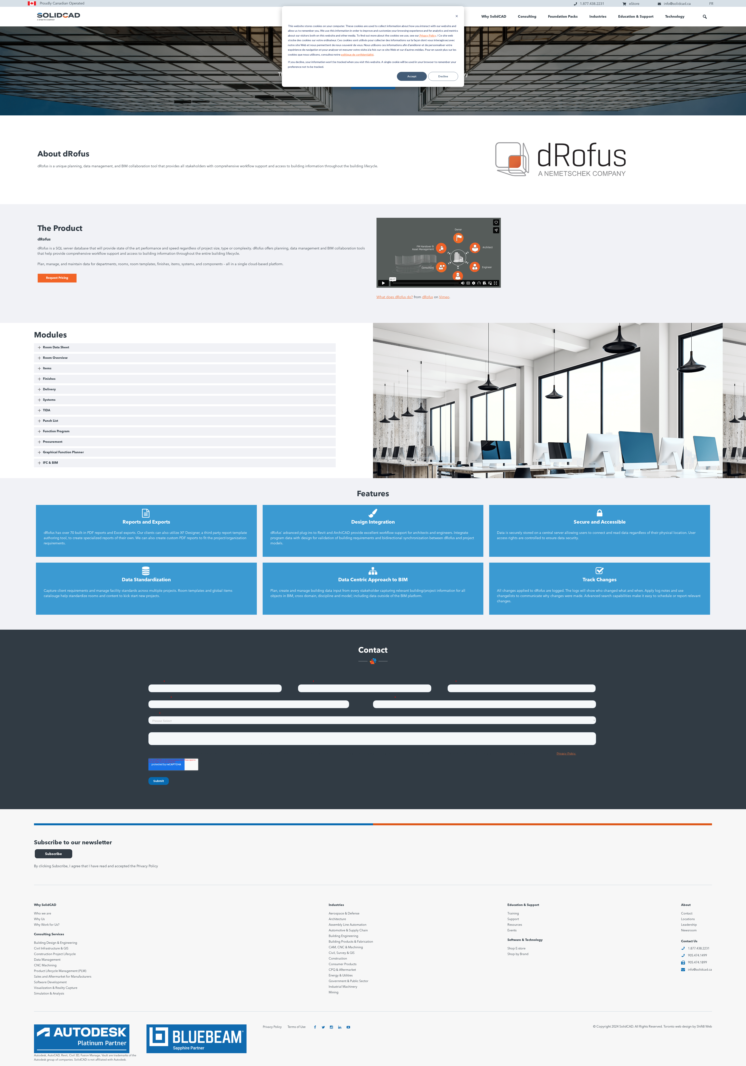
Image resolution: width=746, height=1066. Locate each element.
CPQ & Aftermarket (342, 970)
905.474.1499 (697, 955)
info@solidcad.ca (700, 969)
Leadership (689, 925)
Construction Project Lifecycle (55, 954)
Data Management (47, 959)
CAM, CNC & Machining (346, 947)
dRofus (427, 297)
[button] (705, 17)
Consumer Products (342, 964)
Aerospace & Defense (344, 913)
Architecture (337, 919)
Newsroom (689, 930)
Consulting (527, 16)
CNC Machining (45, 965)
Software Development (50, 982)
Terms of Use (297, 1027)
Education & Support (636, 16)
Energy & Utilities (341, 975)
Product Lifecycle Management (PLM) (60, 971)
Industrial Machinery (343, 986)
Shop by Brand (517, 954)
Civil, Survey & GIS (342, 953)
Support (513, 919)
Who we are (42, 913)
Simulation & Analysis (49, 993)
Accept (412, 76)
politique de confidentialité (357, 54)
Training (513, 913)
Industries (598, 16)
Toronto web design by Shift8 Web (687, 1026)
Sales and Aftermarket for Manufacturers (62, 976)
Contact (686, 913)
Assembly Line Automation (347, 925)
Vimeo (444, 297)
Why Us (39, 919)
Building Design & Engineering (55, 943)
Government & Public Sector (348, 981)
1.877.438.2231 (698, 948)
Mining (333, 992)
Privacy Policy (427, 35)
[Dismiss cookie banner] (456, 16)
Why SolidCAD (493, 16)
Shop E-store (516, 948)
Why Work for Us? (46, 925)
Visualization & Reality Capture (55, 988)
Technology (674, 16)
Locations (688, 919)
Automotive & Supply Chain (348, 930)
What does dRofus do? (394, 297)
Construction (338, 958)
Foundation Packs (563, 16)
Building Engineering (343, 936)
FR (711, 4)
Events (512, 930)
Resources (514, 925)
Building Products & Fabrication (351, 941)
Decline (443, 76)
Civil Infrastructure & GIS (51, 948)
